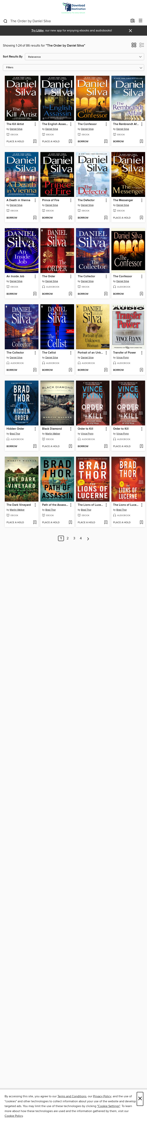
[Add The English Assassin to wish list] (70, 141)
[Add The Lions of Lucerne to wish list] (105, 522)
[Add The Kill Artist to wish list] (34, 141)
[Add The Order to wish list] (70, 294)
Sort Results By (13, 56)
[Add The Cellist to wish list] (70, 370)
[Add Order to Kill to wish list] (105, 446)
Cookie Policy (14, 1116)
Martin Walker (52, 433)
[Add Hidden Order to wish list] (34, 446)
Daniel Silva (16, 129)
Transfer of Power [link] (124, 353)
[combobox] (65, 21)
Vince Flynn (122, 357)
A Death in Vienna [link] (18, 200)
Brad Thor (15, 433)
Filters (9, 67)
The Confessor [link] (87, 124)
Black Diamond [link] (52, 429)
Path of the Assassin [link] (55, 505)
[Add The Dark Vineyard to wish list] (34, 522)
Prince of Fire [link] (50, 200)
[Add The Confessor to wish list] (105, 141)
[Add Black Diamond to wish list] (70, 446)
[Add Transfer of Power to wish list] (141, 370)
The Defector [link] (86, 200)
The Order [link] (48, 276)
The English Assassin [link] (55, 124)
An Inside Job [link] (15, 276)
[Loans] (132, 21)
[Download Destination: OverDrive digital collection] (73, 8)
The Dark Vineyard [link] (19, 505)
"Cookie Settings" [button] (108, 1106)
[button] (133, 46)
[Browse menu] (140, 20)
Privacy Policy (102, 1096)
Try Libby (37, 31)
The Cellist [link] (49, 353)
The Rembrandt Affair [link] (126, 124)
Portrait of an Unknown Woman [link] (91, 353)
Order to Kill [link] (85, 429)
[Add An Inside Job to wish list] (34, 294)
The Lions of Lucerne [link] (91, 505)
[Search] (5, 21)
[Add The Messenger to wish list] (141, 218)
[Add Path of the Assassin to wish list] (70, 522)
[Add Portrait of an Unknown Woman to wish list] (105, 370)
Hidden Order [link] (15, 429)
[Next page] (88, 538)
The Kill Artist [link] (15, 124)
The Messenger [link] (123, 200)
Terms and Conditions (71, 1096)
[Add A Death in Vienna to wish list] (34, 218)
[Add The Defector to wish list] (105, 218)
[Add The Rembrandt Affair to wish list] (141, 141)
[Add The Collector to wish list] (105, 294)
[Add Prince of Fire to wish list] (70, 218)
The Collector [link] (86, 276)
